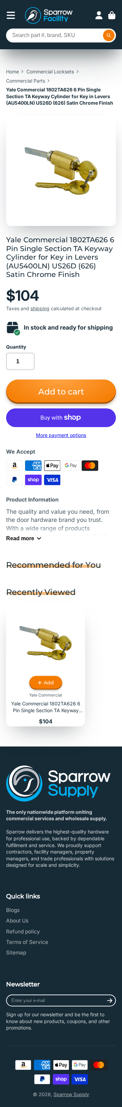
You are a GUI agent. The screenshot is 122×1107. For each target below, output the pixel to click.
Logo (49, 15)
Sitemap (16, 952)
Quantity (16, 347)
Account (99, 15)
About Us (17, 920)
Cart (112, 15)
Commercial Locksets (50, 71)
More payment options (61, 435)
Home (12, 71)
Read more (20, 538)
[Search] (109, 35)
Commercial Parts (25, 81)
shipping (39, 308)
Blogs (13, 910)
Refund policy (23, 931)
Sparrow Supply (71, 1094)
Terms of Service (27, 942)
